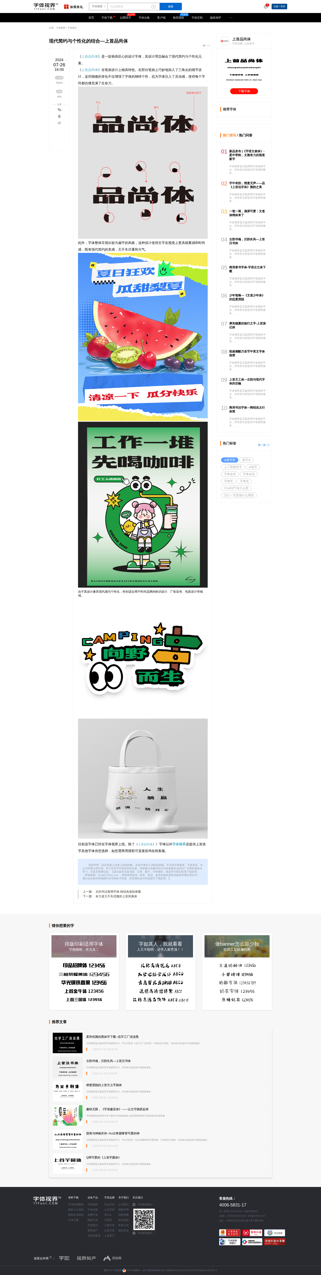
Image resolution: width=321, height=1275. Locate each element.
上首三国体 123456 (84, 999)
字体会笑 (230, 474)
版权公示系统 (76, 1209)
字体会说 (249, 474)
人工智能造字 (233, 467)
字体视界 (60, 28)
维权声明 (123, 1209)
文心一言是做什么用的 (239, 495)
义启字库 (109, 1209)
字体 (208, 45)
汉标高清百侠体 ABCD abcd (160, 1000)
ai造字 (253, 467)
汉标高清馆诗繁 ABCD (160, 991)
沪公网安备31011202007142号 (178, 1270)
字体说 (244, 481)
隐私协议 (123, 1230)
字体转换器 (93, 1235)
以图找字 (125, 17)
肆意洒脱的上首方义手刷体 (104, 1085)
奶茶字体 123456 (237, 991)
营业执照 (123, 1220)
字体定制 (197, 17)
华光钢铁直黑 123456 (84, 982)
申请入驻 (123, 1225)
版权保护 (215, 17)
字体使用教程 (76, 1204)
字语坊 (108, 1220)
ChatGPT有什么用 (236, 488)
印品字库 (109, 1204)
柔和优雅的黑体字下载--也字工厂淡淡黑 (112, 1036)
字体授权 (92, 1204)
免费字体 (92, 1214)
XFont (107, 1214)
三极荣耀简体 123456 (84, 974)
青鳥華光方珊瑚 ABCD (160, 982)
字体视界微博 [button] (144, 1233)
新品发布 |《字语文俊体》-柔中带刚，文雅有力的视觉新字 (247, 155)
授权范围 (123, 1214)
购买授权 (178, 17)
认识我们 (123, 1204)
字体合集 (144, 17)
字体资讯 (72, 28)
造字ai (246, 459)
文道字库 (109, 1230)
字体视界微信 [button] (144, 1204)
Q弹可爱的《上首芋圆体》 (103, 1157)
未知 (59, 96)
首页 (91, 17)
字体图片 (92, 1225)
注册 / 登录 (279, 6)
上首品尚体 (89, 56)
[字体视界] (47, 6)
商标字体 (92, 1220)
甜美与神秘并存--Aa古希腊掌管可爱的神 (113, 1133)
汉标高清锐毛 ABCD (161, 965)
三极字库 (109, 1225)
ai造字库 (229, 459)
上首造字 (109, 1235)
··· (231, 18)
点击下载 (221, 119)
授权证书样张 (76, 1214)
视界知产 (92, 1230)
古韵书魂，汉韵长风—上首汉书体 (108, 1060)
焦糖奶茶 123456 (237, 1000)
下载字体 (244, 91)
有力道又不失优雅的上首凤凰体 (116, 896)
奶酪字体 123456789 (237, 982)
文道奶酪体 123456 (237, 965)
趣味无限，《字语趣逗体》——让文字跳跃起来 (117, 1109)
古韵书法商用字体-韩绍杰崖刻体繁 (118, 891)
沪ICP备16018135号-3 (205, 1270)
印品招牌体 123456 (84, 965)
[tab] (144, 1206)
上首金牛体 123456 (84, 991)
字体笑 (228, 481)
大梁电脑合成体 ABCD (161, 974)
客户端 (161, 17)
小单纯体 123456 (237, 974)
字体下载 (107, 17)
